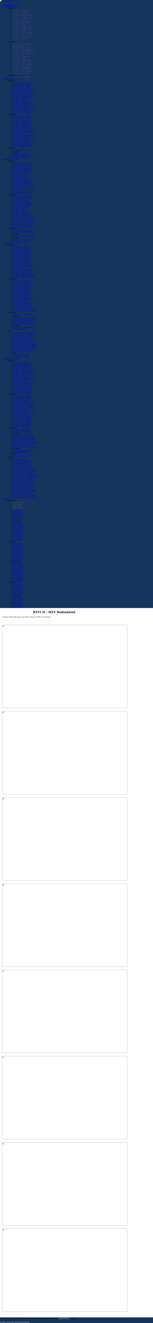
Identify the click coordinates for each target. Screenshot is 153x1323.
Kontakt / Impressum (7, 1322)
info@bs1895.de (63, 1318)
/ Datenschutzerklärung (21, 1322)
